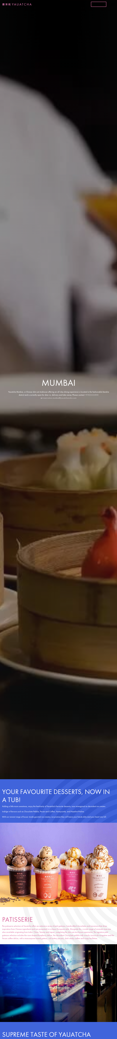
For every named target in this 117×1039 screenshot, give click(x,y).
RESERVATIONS (99, 4)
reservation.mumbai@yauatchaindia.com (59, 398)
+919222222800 (91, 395)
